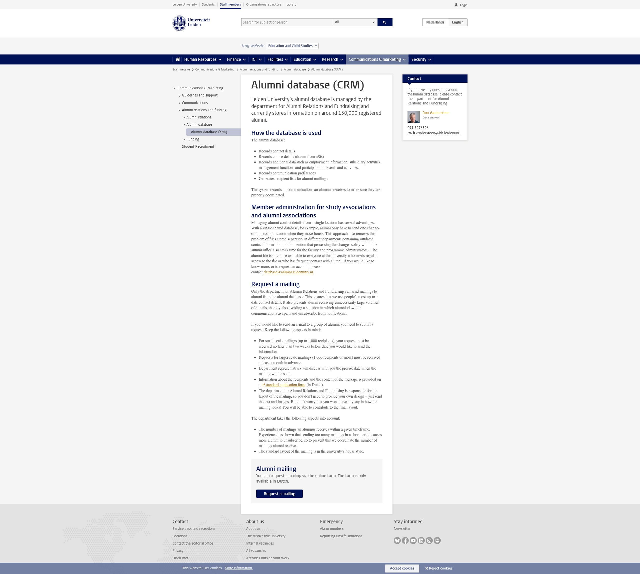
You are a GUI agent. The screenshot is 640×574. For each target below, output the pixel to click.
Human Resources (200, 59)
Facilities (275, 59)
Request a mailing (279, 493)
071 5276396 (418, 128)
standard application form (285, 384)
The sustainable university (266, 536)
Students (208, 4)
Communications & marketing (375, 59)
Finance (234, 59)
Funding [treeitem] (192, 139)
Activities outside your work (267, 558)
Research (330, 59)
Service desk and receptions (193, 528)
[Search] (385, 22)
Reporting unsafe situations (341, 536)
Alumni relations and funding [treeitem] (204, 110)
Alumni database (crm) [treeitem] (209, 132)
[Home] (176, 59)
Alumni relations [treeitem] (198, 117)
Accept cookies (402, 568)
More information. (239, 568)
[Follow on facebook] (405, 540)
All (337, 22)
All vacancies (256, 550)
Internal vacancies (260, 543)
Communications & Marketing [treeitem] (200, 88)
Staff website (181, 69)
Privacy (178, 550)
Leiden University (184, 4)
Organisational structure (263, 4)
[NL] (435, 22)
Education (302, 59)
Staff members (230, 4)
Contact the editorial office (192, 543)
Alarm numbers (332, 528)
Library (291, 4)
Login (464, 5)
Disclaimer (180, 558)
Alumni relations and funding (259, 69)
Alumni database (295, 69)
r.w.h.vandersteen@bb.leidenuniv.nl (435, 133)
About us (253, 528)
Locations (179, 536)
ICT (254, 59)
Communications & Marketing (214, 69)
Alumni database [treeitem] (199, 124)
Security (419, 59)
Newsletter (402, 528)
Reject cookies (440, 568)
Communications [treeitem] (195, 102)
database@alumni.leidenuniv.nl (288, 271)
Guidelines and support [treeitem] (200, 95)
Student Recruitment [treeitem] (198, 146)
